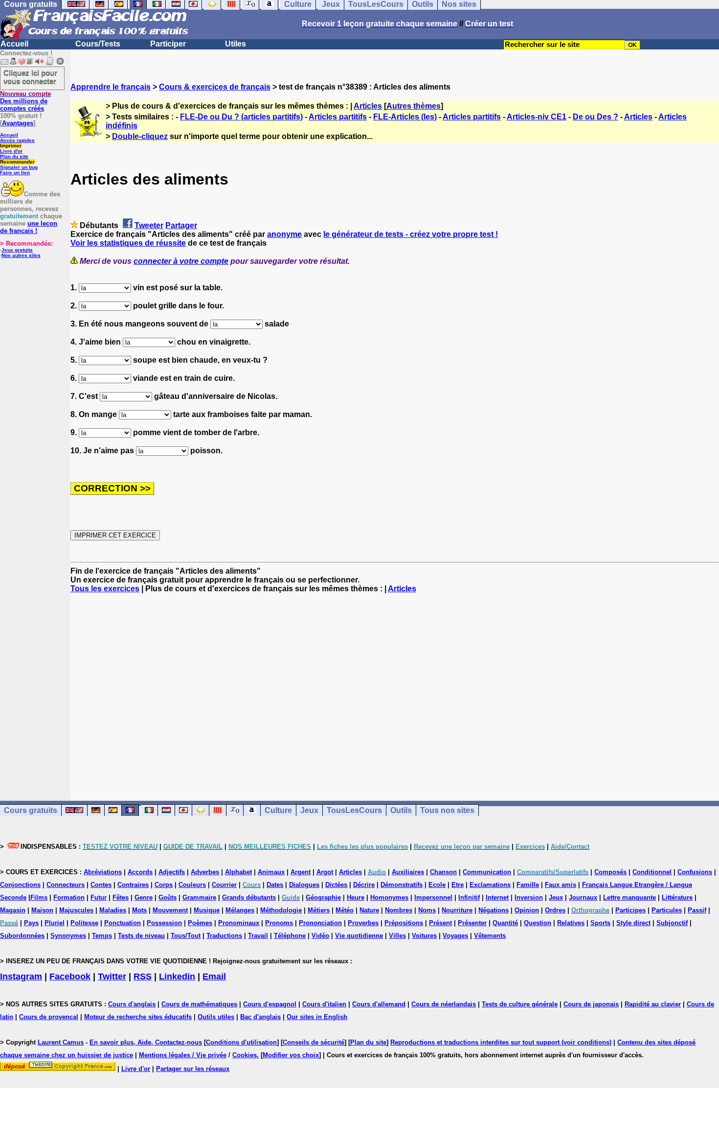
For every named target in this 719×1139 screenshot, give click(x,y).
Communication (487, 872)
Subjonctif (672, 923)
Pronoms (279, 923)
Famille (528, 884)
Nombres (398, 910)
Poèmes (200, 923)
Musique (207, 910)
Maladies (112, 910)
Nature (369, 910)
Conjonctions (20, 884)
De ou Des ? (595, 117)
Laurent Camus (61, 1042)
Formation (69, 897)
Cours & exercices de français (214, 87)
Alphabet (238, 872)
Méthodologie (281, 910)
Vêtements (490, 935)
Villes (397, 935)
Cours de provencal (48, 1017)
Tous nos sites (447, 810)
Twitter (112, 976)
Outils (401, 810)
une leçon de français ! (28, 227)
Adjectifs (171, 872)
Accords (140, 872)
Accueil (14, 44)
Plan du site (14, 156)
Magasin (12, 910)
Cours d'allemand (378, 1004)
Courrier (224, 884)
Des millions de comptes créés (25, 101)
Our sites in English (317, 1017)
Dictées (336, 884)
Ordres (555, 910)
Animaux (271, 872)
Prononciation (320, 923)
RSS (143, 976)
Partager (181, 225)
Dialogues (304, 884)
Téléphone (290, 935)
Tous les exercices (104, 588)
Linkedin (177, 976)
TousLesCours (354, 810)
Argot (324, 872)
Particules (667, 910)
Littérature (677, 897)
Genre (144, 897)
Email (214, 976)
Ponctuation (122, 923)
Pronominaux (238, 923)
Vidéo (320, 935)
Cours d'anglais (132, 1004)
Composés (610, 872)
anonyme (284, 234)
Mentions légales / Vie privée (182, 1055)
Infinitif (469, 897)
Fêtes (120, 897)
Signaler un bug (19, 167)
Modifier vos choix (291, 1055)
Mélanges (239, 910)
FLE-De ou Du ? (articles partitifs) (241, 117)
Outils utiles (216, 1017)
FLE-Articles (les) (405, 117)
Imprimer (11, 145)
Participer (168, 44)
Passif (697, 910)
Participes (630, 910)
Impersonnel (433, 897)
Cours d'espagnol (269, 1004)
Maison (42, 910)
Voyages (455, 935)
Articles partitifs (338, 117)
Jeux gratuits (17, 250)
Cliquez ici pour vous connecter (30, 77)
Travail (258, 935)
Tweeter (149, 225)
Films (38, 897)
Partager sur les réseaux (192, 1068)
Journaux (583, 897)
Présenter (472, 923)
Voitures (424, 935)
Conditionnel (652, 872)
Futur (98, 897)
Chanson (443, 872)
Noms (427, 910)
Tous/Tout (186, 935)
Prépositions (403, 923)
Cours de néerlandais (443, 1004)
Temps (102, 935)
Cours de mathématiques (199, 1004)
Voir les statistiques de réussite (128, 243)
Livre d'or (11, 151)
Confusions (694, 872)
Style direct (633, 923)
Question (537, 923)
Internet (497, 897)
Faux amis (560, 884)
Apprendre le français (110, 87)
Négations (493, 910)
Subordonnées (22, 935)
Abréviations (103, 872)
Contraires (133, 884)
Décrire (364, 884)
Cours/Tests (97, 44)
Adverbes (205, 872)
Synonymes (68, 935)
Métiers (319, 910)
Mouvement (170, 910)
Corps (164, 884)
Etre (457, 884)
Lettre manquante (629, 897)
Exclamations (490, 884)
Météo (345, 910)
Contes (101, 884)
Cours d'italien (324, 1004)
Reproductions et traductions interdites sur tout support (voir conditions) (500, 1042)
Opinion (527, 910)
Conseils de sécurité (313, 1042)
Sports (600, 923)
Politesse (84, 923)
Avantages (17, 123)
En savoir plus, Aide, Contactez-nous (146, 1042)
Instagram (21, 976)
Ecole (437, 884)
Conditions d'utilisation (241, 1042)
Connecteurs (65, 884)
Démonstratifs (402, 884)
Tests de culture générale (520, 1004)
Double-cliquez (140, 136)
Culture (278, 810)
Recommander (17, 161)
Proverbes (363, 923)
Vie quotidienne (359, 935)
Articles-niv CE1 (536, 117)
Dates (275, 884)
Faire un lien (15, 172)
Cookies (244, 1055)
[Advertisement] (394, 688)
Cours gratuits (30, 810)
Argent (301, 872)
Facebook (69, 976)
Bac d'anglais (260, 1017)
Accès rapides (17, 140)
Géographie (323, 897)
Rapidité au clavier (653, 1004)
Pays (31, 923)
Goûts (167, 897)
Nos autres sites (21, 255)
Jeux (309, 810)
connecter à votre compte (181, 261)
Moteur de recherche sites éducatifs (138, 1017)
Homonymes (389, 897)
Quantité (505, 923)
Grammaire (199, 897)
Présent (440, 923)
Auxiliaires (408, 872)
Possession (164, 923)
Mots (139, 910)
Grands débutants (249, 897)
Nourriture (457, 910)
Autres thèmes (413, 106)
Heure (355, 897)
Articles (368, 106)
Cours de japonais (591, 1004)
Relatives (570, 923)
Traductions (224, 935)
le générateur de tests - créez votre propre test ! (410, 234)
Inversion (529, 897)
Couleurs (192, 884)
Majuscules (76, 910)
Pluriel (55, 923)
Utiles (235, 44)
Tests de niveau (141, 935)
